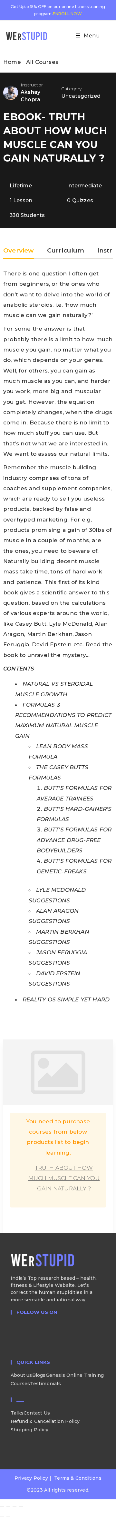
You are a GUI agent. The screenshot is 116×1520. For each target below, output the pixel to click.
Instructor (32, 84)
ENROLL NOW (67, 13)
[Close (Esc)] (21, 1506)
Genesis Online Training (75, 1375)
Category (71, 88)
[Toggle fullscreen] (8, 1506)
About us (21, 1375)
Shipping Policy (29, 1430)
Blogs (39, 1375)
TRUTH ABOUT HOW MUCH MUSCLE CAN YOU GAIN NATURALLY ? (64, 1178)
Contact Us (37, 1413)
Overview (18, 250)
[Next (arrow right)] (8, 1516)
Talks (17, 1413)
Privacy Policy (31, 1478)
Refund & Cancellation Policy (45, 1421)
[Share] (14, 1506)
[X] (12, 1324)
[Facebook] (12, 1332)
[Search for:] (106, 36)
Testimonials (45, 1383)
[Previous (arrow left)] (2, 1516)
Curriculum (65, 250)
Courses (20, 1383)
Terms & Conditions (78, 1478)
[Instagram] (12, 1339)
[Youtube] (12, 1346)
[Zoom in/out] (2, 1506)
